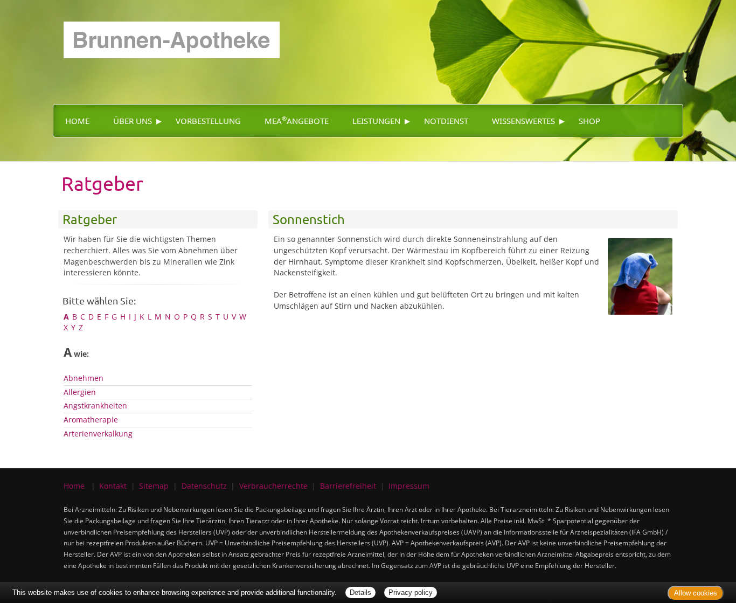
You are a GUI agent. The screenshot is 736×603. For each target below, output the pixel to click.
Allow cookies (695, 593)
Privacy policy (410, 592)
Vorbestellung (208, 120)
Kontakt (113, 486)
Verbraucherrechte (273, 486)
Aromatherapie (91, 419)
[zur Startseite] (166, 28)
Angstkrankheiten (95, 405)
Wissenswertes (523, 120)
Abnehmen (83, 378)
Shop (589, 120)
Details (360, 592)
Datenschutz (204, 486)
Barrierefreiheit (348, 486)
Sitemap (154, 486)
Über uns (132, 120)
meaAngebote (297, 120)
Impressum (408, 486)
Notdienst (446, 120)
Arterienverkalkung (98, 433)
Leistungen (376, 120)
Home (77, 120)
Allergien (80, 392)
